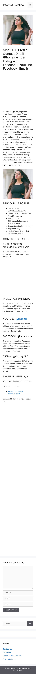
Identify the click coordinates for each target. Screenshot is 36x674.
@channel (21, 318)
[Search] (30, 623)
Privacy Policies (9, 659)
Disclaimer (7, 652)
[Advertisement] (18, 91)
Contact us (7, 649)
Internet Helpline (13, 4)
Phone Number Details (12, 656)
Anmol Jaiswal (14, 394)
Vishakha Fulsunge (15, 391)
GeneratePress (18, 671)
